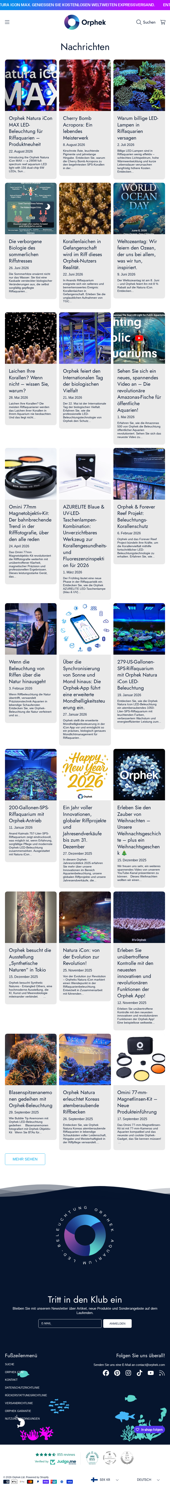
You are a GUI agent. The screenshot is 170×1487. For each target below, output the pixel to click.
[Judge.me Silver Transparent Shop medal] (109, 1457)
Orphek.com (14, 1372)
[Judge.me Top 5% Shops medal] (127, 1457)
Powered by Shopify (37, 1477)
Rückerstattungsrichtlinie (26, 1395)
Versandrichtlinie (19, 1403)
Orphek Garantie (18, 1411)
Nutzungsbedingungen (22, 1418)
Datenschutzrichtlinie (22, 1387)
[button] (7, 22)
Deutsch (144, 1479)
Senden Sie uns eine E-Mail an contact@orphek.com (129, 1364)
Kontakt (11, 1379)
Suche (9, 1364)
